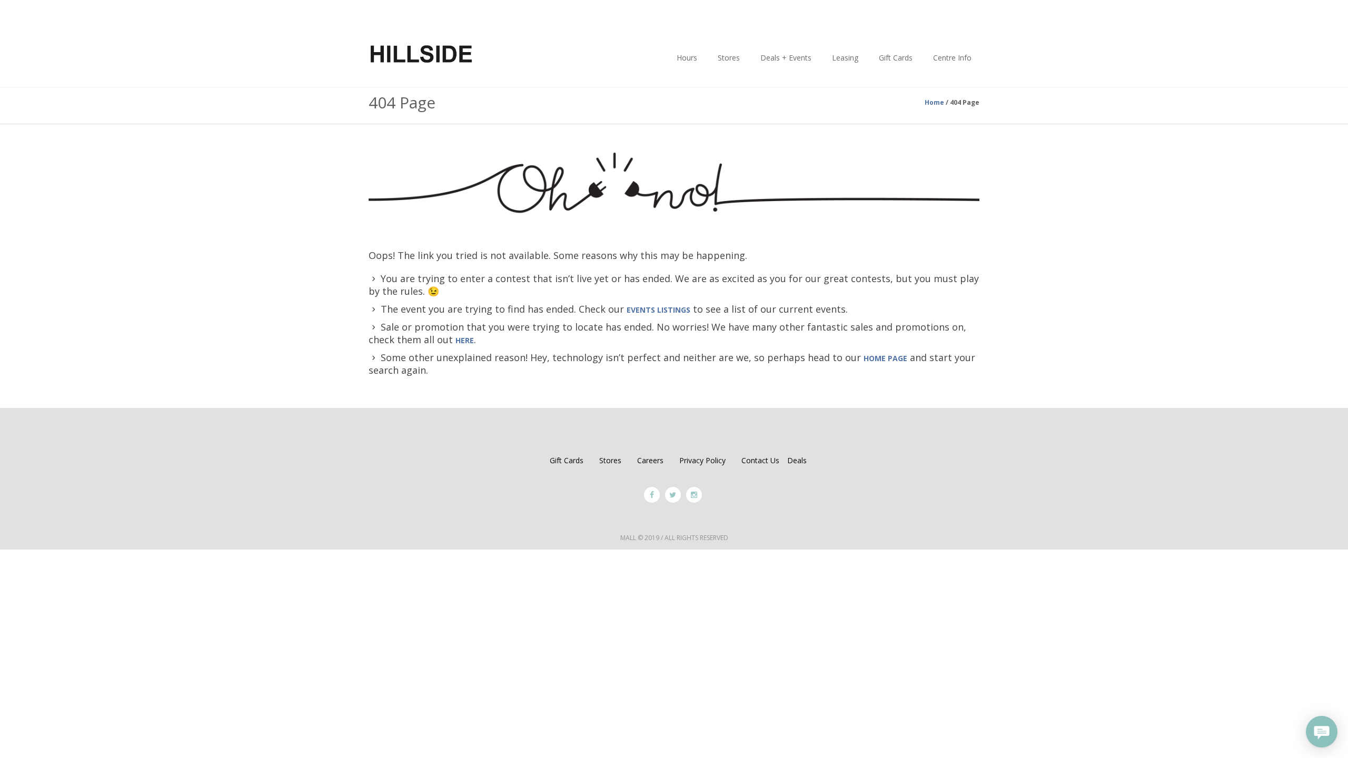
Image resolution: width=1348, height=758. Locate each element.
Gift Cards (566, 460)
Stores (610, 460)
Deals (797, 460)
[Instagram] (694, 495)
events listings (658, 310)
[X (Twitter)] (673, 495)
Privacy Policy (702, 460)
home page (885, 358)
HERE (464, 340)
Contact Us (760, 460)
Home (934, 102)
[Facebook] (652, 495)
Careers (650, 460)
